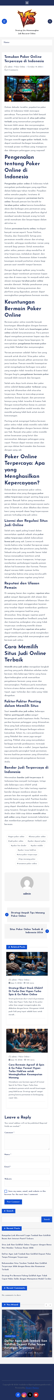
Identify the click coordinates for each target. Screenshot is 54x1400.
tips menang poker (27, 859)
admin (10, 67)
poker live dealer (19, 846)
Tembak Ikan (10, 1336)
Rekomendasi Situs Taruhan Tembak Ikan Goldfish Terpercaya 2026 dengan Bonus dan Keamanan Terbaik (24, 1266)
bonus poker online (38, 837)
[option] (27, 1333)
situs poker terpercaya (27, 855)
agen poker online (17, 837)
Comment (9, 1133)
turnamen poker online (27, 864)
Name (7, 1155)
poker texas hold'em (27, 850)
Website (8, 1179)
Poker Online (19, 67)
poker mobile (37, 846)
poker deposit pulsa (37, 841)
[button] (46, 1305)
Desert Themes (32, 1388)
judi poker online (16, 841)
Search (10, 1211)
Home (6, 43)
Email (7, 1167)
